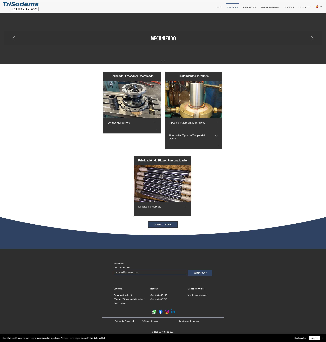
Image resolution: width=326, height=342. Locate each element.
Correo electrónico (122, 268)
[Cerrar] (322, 338)
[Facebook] (160, 311)
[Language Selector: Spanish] (318, 6)
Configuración (300, 338)
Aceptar (314, 338)
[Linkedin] (173, 311)
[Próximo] (312, 38)
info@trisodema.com (197, 295)
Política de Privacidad (96, 338)
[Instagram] (166, 311)
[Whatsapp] (154, 311)
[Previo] (14, 38)
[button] (132, 99)
